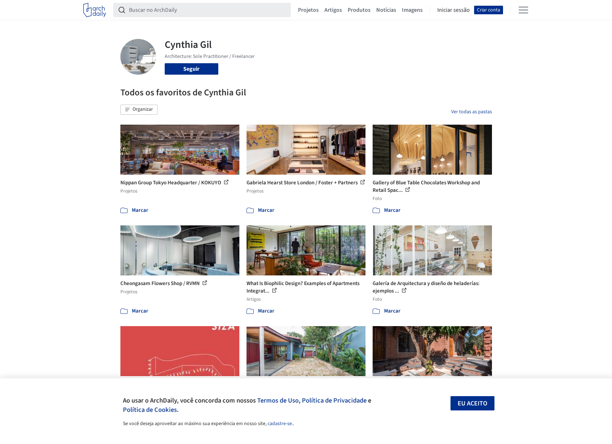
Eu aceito (472, 403)
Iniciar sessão (453, 10)
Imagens (412, 10)
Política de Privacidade (334, 400)
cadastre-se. (280, 423)
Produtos (359, 10)
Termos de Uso (278, 400)
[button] (139, 110)
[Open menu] (523, 10)
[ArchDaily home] (94, 10)
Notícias (386, 10)
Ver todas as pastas (471, 111)
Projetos (308, 10)
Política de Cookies (150, 409)
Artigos (333, 10)
